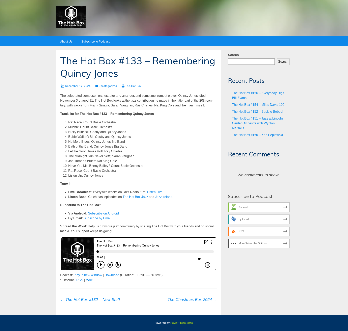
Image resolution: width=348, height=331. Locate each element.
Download (112, 275)
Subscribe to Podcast (95, 41)
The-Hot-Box (133, 85)
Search (233, 55)
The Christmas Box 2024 (192, 299)
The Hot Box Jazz (135, 197)
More (89, 280)
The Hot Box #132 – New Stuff (90, 299)
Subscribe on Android (103, 213)
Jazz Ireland (163, 197)
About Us (66, 41)
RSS (79, 280)
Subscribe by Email (97, 218)
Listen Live (155, 192)
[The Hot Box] (71, 17)
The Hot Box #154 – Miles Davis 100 (258, 104)
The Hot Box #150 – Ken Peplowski (257, 135)
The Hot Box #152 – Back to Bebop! (257, 111)
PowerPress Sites (181, 322)
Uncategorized (107, 85)
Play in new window (88, 275)
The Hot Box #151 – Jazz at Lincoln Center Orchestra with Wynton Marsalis (257, 123)
